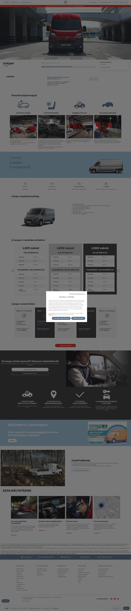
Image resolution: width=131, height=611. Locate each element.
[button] (77, 293)
